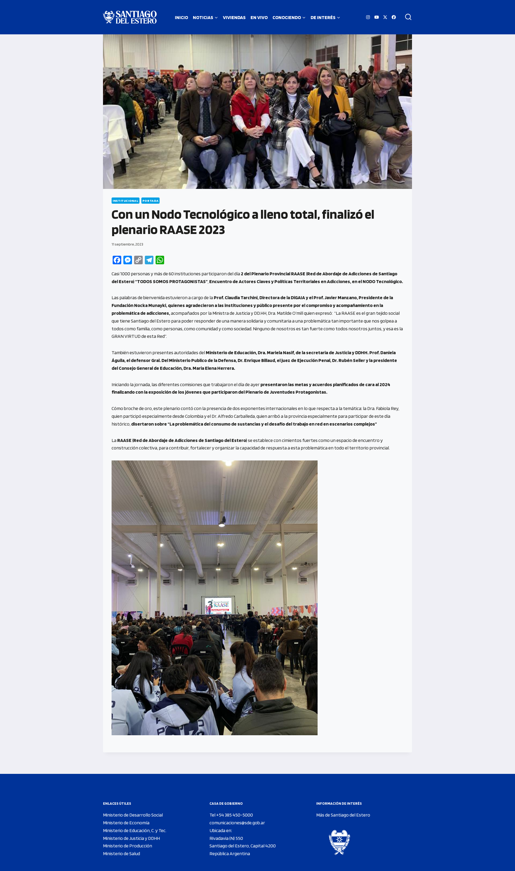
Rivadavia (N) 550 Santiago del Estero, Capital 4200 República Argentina (242, 846)
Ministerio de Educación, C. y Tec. (134, 830)
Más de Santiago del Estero (343, 815)
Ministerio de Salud (121, 853)
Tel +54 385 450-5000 (231, 815)
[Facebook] (393, 17)
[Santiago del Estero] (130, 17)
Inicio (181, 17)
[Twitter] (385, 17)
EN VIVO (259, 17)
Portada (150, 201)
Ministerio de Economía (126, 822)
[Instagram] (368, 17)
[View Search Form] (406, 17)
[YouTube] (376, 17)
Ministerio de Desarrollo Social (133, 815)
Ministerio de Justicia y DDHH (131, 838)
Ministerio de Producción (127, 845)
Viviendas (234, 17)
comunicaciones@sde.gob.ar (237, 822)
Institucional (125, 201)
